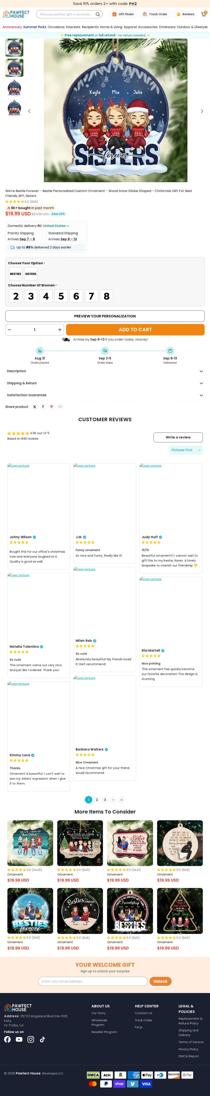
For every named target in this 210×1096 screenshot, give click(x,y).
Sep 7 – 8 (27, 239)
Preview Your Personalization (105, 316)
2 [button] (97, 799)
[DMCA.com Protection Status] (93, 1075)
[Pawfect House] (16, 14)
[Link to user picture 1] (39, 498)
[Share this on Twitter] (34, 406)
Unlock (161, 981)
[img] (19, 542)
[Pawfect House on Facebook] (7, 1039)
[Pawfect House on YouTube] (19, 1039)
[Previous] (29, 111)
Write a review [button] (178, 437)
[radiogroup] (105, 274)
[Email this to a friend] (60, 406)
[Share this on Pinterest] (52, 406)
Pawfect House (28, 1073)
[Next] (201, 111)
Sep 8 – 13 (68, 239)
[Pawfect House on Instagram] (30, 1039)
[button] (14, 201)
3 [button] (105, 799)
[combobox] (65, 14)
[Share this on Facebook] (43, 406)
